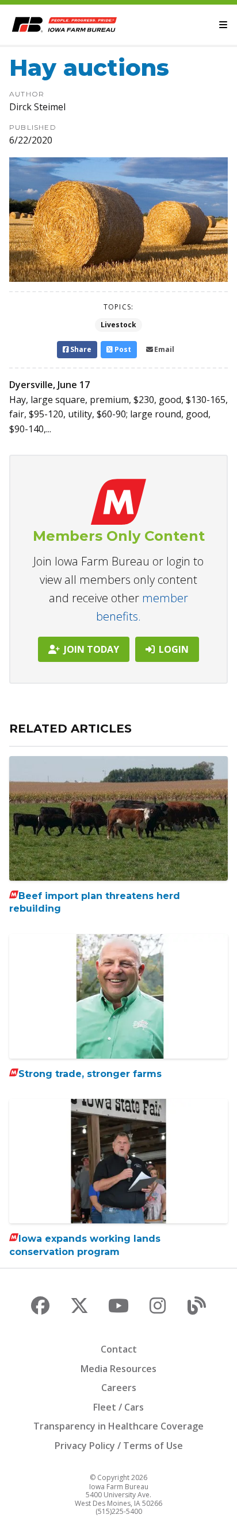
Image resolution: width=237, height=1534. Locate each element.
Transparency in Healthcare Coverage (118, 1426)
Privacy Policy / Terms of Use (119, 1445)
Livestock (118, 325)
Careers (118, 1387)
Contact (119, 1349)
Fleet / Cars (118, 1407)
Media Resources (118, 1368)
